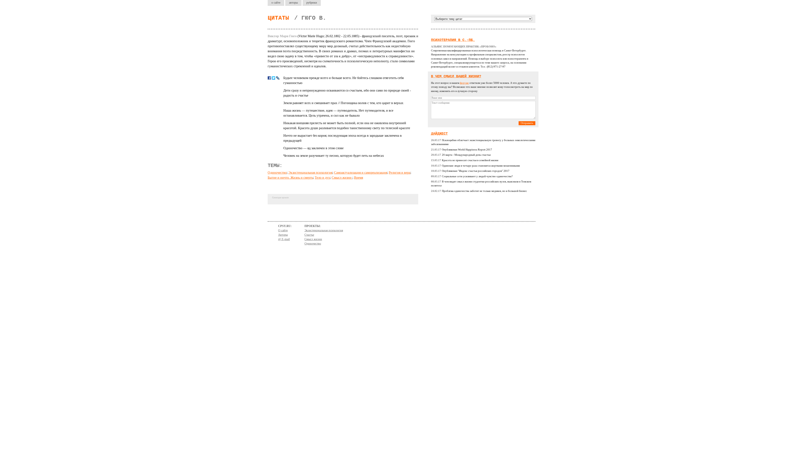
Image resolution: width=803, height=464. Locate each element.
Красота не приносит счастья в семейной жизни (464, 160)
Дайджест (439, 134)
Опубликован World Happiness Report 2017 (461, 149)
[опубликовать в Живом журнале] (277, 78)
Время (358, 177)
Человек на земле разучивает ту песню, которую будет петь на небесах (333, 155)
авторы (293, 2)
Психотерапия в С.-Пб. (453, 40)
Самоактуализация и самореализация (360, 172)
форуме (464, 83)
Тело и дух (322, 177)
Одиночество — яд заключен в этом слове (313, 148)
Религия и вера (399, 172)
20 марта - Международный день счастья (461, 154)
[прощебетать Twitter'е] (273, 78)
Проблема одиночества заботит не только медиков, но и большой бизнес (479, 191)
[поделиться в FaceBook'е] (269, 78)
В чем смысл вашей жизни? (456, 76)
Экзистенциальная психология (310, 172)
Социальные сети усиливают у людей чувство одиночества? (472, 176)
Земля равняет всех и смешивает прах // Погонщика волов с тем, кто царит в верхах (343, 103)
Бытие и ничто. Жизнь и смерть (290, 177)
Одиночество (277, 172)
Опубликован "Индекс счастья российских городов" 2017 (470, 171)
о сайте (275, 2)
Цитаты (278, 18)
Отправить (527, 123)
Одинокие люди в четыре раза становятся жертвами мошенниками (475, 165)
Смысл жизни (342, 177)
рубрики (311, 2)
